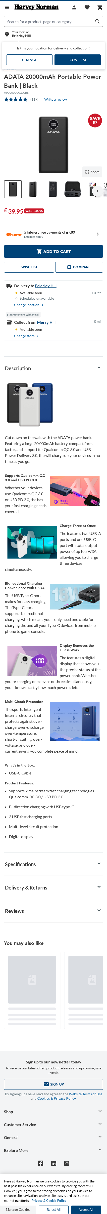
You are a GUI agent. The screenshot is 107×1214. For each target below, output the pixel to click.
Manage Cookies (18, 1210)
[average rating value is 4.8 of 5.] (17, 99)
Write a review (55, 99)
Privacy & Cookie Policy (49, 1201)
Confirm (78, 60)
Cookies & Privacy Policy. (56, 1098)
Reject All (53, 1210)
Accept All (86, 1210)
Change (29, 60)
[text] (13, 211)
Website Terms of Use (85, 1094)
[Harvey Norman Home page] (36, 7)
